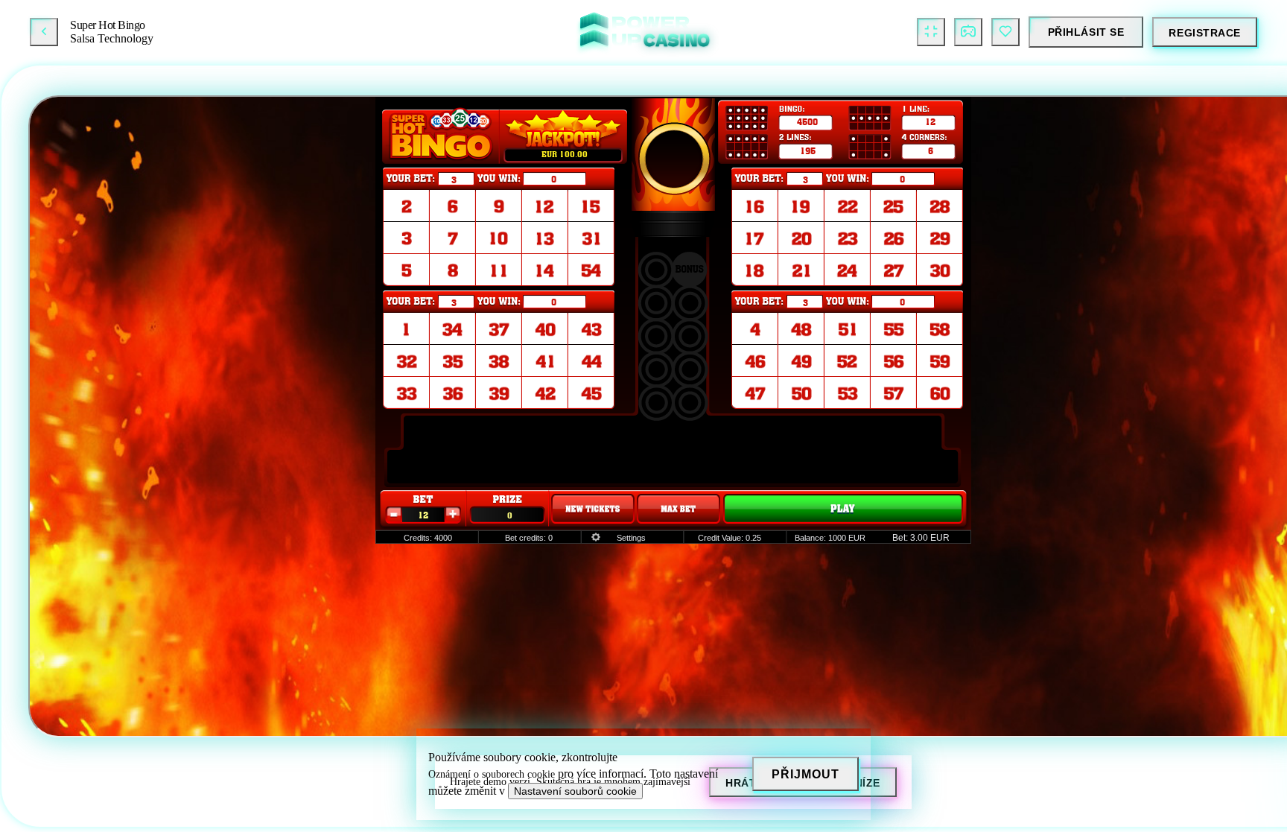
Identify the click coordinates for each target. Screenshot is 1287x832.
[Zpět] (44, 32)
